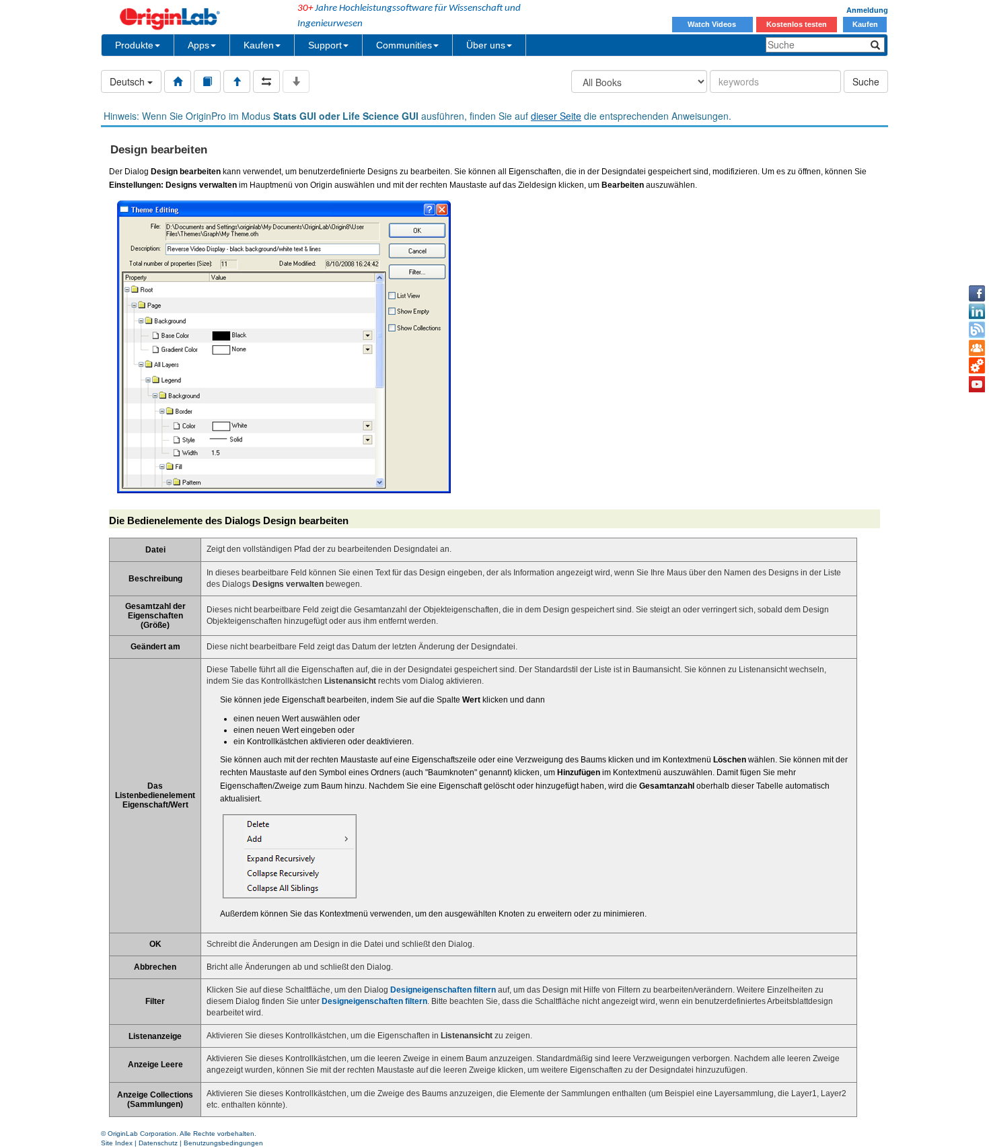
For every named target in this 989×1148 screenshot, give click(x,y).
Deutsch (128, 81)
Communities (404, 45)
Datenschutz (158, 1143)
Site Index (117, 1143)
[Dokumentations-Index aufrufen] (177, 81)
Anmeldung (867, 10)
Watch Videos (713, 24)
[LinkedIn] (977, 311)
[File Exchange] (977, 366)
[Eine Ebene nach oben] (236, 81)
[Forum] (977, 348)
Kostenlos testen (796, 24)
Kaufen (865, 24)
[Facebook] (977, 293)
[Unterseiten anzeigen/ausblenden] (296, 81)
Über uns (485, 45)
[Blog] (977, 329)
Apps (198, 45)
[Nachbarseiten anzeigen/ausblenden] (266, 81)
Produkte (134, 45)
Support (325, 45)
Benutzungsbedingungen (223, 1143)
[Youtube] (977, 384)
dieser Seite (556, 115)
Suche (865, 81)
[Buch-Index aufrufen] (207, 81)
